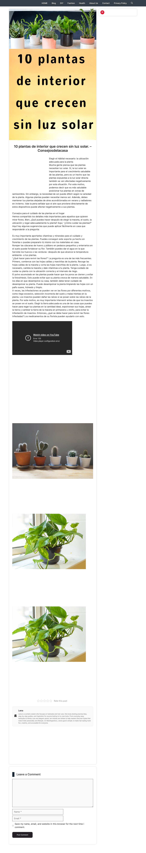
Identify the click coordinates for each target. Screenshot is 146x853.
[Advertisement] (30, 173)
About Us (93, 3)
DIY (61, 3)
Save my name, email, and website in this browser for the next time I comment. (49, 825)
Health (82, 3)
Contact (106, 3)
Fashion (71, 3)
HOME (44, 3)
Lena (20, 710)
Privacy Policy (120, 3)
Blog (54, 3)
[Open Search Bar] (132, 3)
